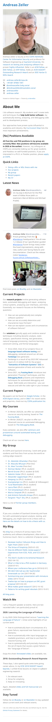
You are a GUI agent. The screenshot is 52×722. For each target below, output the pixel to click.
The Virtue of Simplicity (18, 547)
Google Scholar (33, 396)
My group (12, 172)
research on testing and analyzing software (21, 64)
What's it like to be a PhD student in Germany (27, 563)
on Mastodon (36, 289)
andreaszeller (12, 90)
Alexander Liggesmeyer (18, 477)
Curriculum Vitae (34, 128)
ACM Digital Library (11, 398)
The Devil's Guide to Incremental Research (26, 558)
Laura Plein (12, 487)
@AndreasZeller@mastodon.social (21, 88)
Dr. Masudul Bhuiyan (17, 463)
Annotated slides (24, 653)
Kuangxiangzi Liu (15, 482)
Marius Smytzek (14, 492)
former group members (26, 503)
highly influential (16, 67)
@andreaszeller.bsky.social (18, 85)
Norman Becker (14, 469)
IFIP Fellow (20, 70)
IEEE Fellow (7, 70)
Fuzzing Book (27, 372)
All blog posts (8, 594)
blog (8, 532)
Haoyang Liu (13, 479)
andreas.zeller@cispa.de (17, 80)
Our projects (13, 170)
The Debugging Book (25, 425)
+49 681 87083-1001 (15, 83)
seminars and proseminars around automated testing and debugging (21, 432)
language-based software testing (22, 351)
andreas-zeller (13, 93)
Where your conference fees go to (22, 568)
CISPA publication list (36, 401)
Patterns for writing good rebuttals (22, 589)
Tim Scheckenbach (16, 490)
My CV (10, 178)
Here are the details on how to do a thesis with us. (24, 521)
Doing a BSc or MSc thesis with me (22, 167)
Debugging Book (15, 377)
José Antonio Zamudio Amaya (20, 495)
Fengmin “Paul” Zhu (16, 497)
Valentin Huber (14, 474)
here (27, 440)
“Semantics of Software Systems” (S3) (24, 364)
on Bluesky (16, 700)
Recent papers (14, 175)
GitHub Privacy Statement (11, 710)
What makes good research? (20, 586)
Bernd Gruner (14, 471)
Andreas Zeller (16, 4)
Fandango (12, 357)
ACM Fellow (39, 67)
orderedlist (31, 98)
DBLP (28, 398)
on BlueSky (21, 289)
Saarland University (32, 62)
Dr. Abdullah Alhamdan (18, 461)
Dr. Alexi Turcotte (15, 466)
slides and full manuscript (27, 687)
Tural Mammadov (15, 484)
